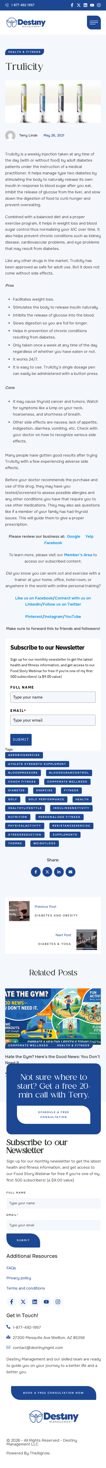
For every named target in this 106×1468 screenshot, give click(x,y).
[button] (19, 5)
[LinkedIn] (59, 872)
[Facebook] (36, 872)
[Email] (70, 872)
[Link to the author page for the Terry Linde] (10, 136)
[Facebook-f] (72, 5)
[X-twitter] (79, 5)
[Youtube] (92, 5)
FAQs (11, 1268)
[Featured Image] (53, 1016)
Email (18, 710)
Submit (21, 739)
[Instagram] (99, 5)
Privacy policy (18, 1278)
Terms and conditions (25, 1288)
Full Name (22, 687)
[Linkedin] (85, 5)
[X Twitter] (47, 872)
